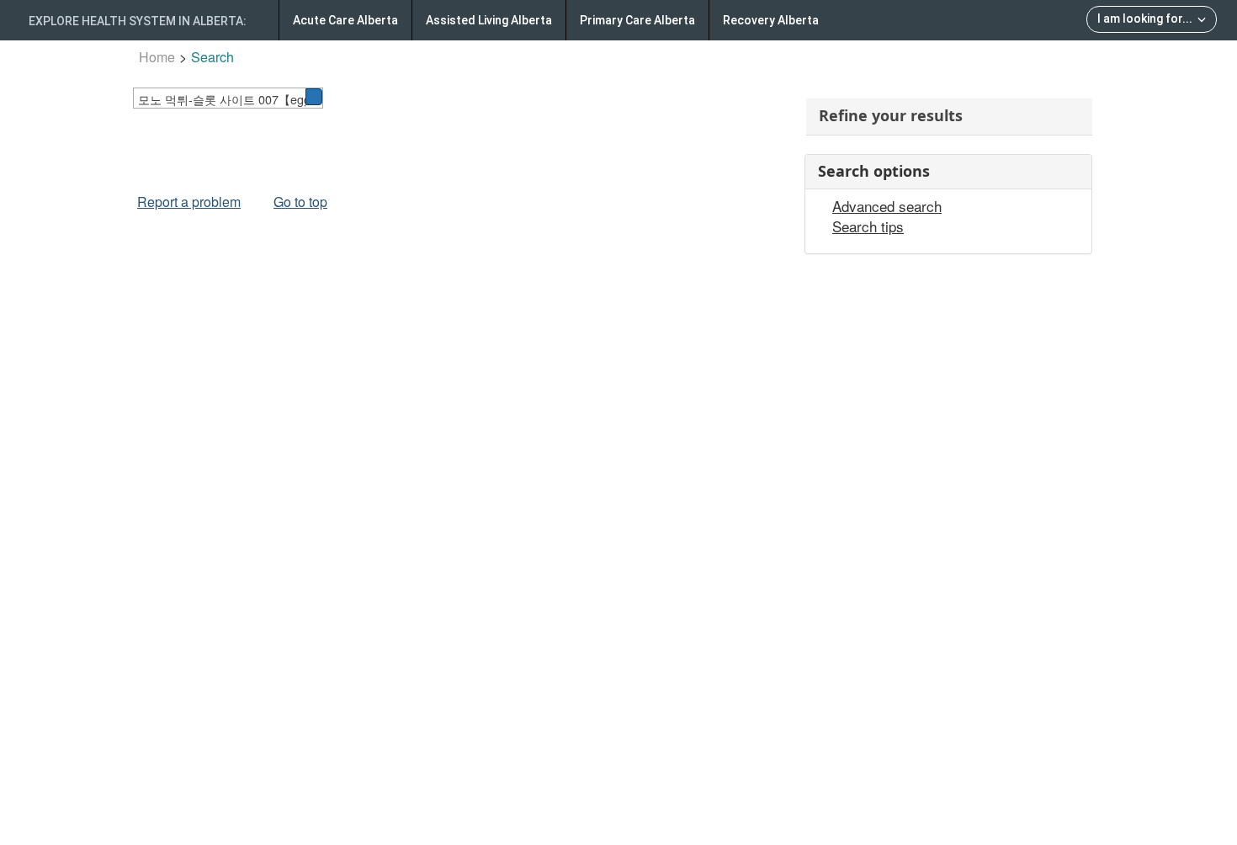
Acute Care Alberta (345, 20)
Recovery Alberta (771, 20)
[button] (313, 96)
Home (157, 56)
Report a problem (189, 201)
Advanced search (887, 206)
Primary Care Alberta (637, 20)
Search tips (868, 226)
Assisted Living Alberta (489, 20)
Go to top (300, 201)
